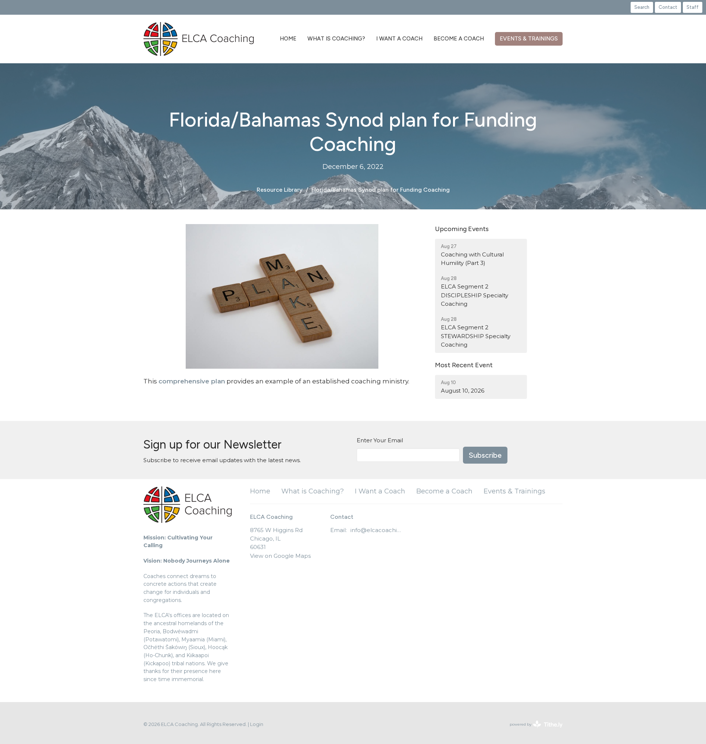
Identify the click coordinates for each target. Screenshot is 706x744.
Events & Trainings (529, 38)
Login (256, 724)
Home (288, 38)
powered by (533, 730)
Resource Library (280, 189)
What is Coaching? (336, 38)
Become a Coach (459, 38)
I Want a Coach (399, 38)
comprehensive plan (191, 381)
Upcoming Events (462, 229)
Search (641, 7)
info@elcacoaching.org (376, 530)
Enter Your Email (380, 440)
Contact (668, 7)
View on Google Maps (280, 555)
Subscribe (485, 455)
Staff (693, 7)
